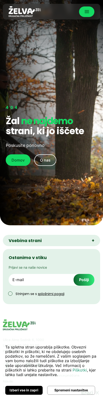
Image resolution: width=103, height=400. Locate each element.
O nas (45, 160)
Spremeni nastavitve (71, 390)
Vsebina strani (51, 240)
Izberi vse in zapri (24, 390)
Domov (18, 160)
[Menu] (86, 11)
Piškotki (80, 370)
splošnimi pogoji (51, 293)
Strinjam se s (40, 294)
